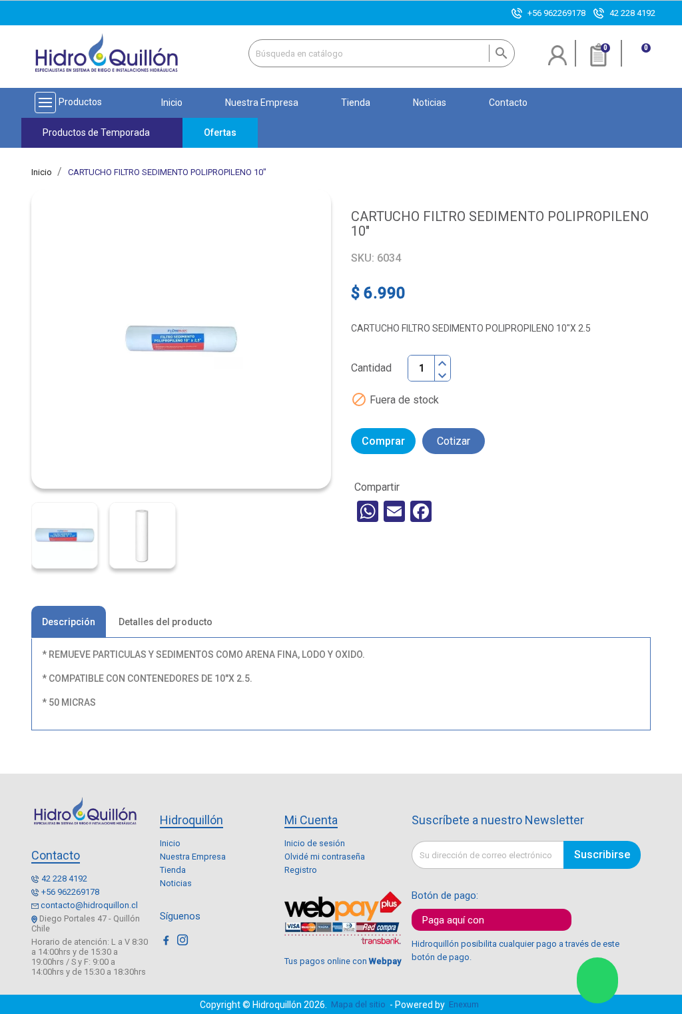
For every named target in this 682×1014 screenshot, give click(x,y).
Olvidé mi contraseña (324, 857)
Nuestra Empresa (193, 857)
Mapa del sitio (358, 1004)
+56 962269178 (556, 13)
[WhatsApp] (367, 511)
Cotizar (453, 441)
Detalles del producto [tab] (165, 622)
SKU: (362, 258)
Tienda (173, 870)
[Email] (394, 511)
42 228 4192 (632, 13)
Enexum (466, 1004)
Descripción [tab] (68, 622)
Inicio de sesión (314, 843)
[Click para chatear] (597, 980)
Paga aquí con (453, 920)
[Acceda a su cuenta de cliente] (557, 60)
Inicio (170, 843)
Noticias (176, 883)
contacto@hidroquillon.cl (89, 905)
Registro (300, 870)
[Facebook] (421, 511)
